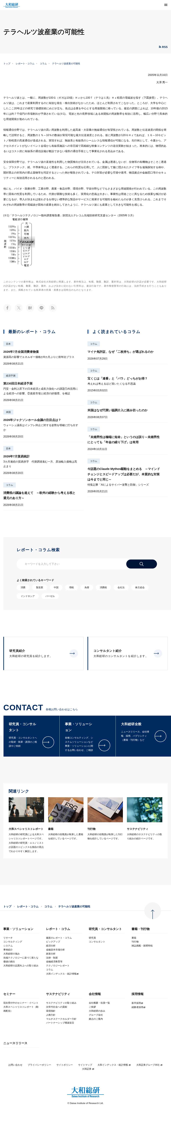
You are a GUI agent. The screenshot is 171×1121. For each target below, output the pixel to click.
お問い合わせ (15, 1064)
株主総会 (140, 587)
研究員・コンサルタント (105, 929)
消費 (23, 587)
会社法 (121, 587)
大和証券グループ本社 (148, 1064)
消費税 (103, 587)
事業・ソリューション (18, 929)
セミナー (9, 994)
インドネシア (28, 596)
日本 (8, 344)
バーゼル (50, 596)
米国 (8, 412)
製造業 (39, 587)
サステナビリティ (58, 994)
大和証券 (86, 1069)
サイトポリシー (64, 1064)
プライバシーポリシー (39, 1064)
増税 (71, 587)
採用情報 (138, 994)
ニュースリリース (15, 1043)
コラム (43, 63)
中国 (56, 587)
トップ (6, 63)
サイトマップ (85, 1064)
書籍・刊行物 (141, 929)
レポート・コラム (25, 63)
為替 (86, 587)
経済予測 (10, 375)
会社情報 (95, 994)
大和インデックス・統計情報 (113, 1064)
